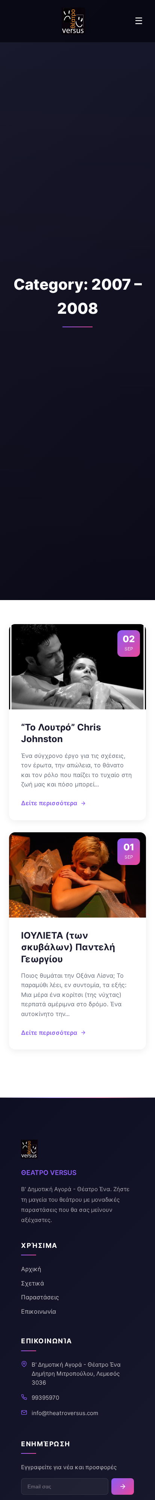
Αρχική (31, 1269)
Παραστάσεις (40, 1297)
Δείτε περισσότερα (49, 803)
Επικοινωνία (38, 1311)
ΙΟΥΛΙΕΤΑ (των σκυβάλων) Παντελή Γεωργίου (68, 947)
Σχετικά (32, 1283)
